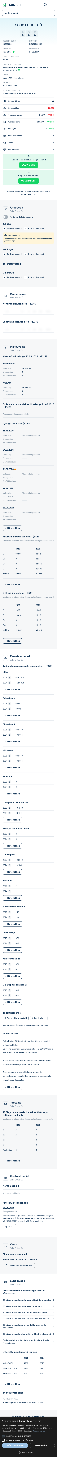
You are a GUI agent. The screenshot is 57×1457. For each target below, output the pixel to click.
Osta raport (28, 181)
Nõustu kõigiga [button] (15, 1445)
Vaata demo (28, 165)
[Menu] (51, 5)
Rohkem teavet (39, 1431)
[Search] (45, 5)
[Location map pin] (19, 70)
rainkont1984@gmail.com (13, 78)
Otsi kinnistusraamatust (20, 1265)
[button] (28, 1452)
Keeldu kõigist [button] (42, 1445)
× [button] (54, 1420)
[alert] (28, 1437)
